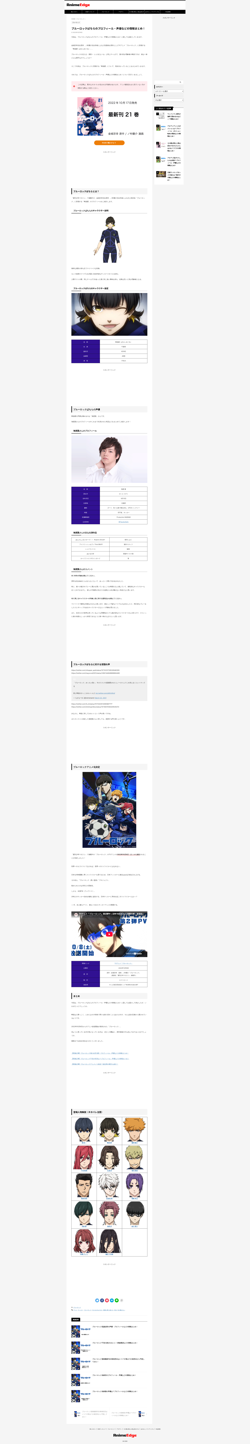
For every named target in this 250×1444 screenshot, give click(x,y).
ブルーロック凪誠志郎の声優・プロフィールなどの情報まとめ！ (115, 1327)
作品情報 (168, 12)
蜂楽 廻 (109, 1143)
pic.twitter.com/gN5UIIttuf (105, 693)
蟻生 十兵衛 (109, 1254)
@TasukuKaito (124, 522)
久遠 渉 (109, 1171)
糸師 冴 (109, 1226)
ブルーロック (105, 12)
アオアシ (121, 12)
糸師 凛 (84, 1226)
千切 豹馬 (84, 1171)
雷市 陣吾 (135, 1171)
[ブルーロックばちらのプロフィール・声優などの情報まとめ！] (112, 1300)
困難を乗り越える (108, 1310)
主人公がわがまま (97, 1310)
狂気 (115, 1310)
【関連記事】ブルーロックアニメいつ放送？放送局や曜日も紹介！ (94, 1064)
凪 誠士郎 (109, 1198)
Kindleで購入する (108, 143)
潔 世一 (84, 1143)
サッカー (80, 1310)
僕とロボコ (74, 12)
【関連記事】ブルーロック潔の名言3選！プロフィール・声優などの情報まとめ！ (100, 1053)
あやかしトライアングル (152, 12)
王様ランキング (89, 12)
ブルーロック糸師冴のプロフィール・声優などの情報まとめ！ (114, 1375)
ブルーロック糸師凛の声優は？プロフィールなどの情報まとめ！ (115, 1391)
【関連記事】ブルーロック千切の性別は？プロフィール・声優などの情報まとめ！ (100, 1059)
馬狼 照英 (84, 1198)
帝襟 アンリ (84, 1254)
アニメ (75, 1310)
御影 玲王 (135, 1198)
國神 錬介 (135, 1143)
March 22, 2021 (100, 698)
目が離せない (121, 1310)
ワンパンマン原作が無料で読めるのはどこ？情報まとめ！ (174, 116)
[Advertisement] (109, 170)
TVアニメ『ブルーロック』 (124, 963)
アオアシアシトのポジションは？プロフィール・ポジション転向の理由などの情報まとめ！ (174, 131)
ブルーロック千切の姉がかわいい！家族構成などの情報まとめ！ (115, 1343)
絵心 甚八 (135, 1226)
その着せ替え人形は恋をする (136, 12)
